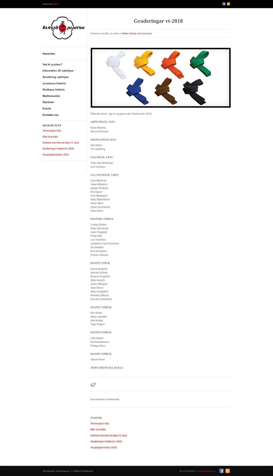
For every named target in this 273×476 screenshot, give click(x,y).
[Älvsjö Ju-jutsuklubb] (65, 29)
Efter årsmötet (50, 136)
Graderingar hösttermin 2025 (58, 148)
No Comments (145, 33)
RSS (56, 3)
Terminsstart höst (52, 130)
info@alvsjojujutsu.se (206, 471)
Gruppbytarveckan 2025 (56, 154)
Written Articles (129, 33)
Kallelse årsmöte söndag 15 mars (61, 142)
